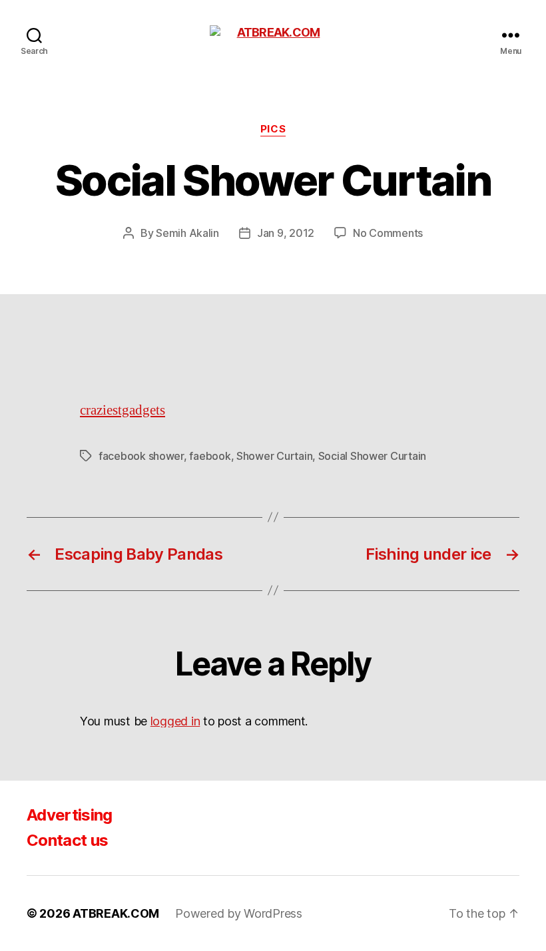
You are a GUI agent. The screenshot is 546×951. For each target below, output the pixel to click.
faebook (209, 456)
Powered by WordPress (238, 913)
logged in (175, 721)
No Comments (388, 233)
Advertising (70, 815)
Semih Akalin (187, 233)
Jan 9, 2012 (285, 233)
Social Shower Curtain (372, 456)
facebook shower (141, 456)
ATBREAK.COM (116, 913)
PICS (273, 129)
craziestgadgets (122, 410)
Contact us (67, 840)
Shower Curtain (274, 456)
